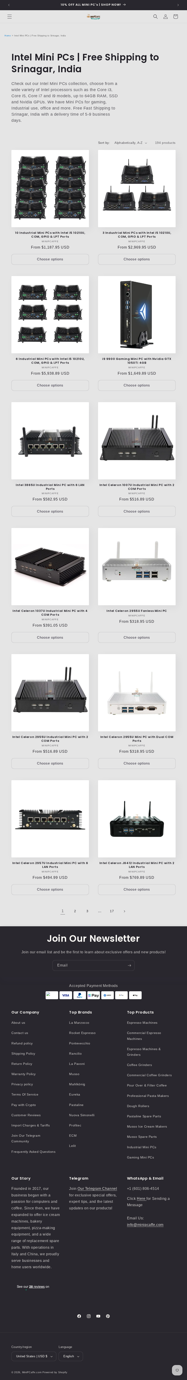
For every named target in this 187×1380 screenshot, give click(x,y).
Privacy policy (22, 1084)
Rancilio (75, 1053)
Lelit (72, 1146)
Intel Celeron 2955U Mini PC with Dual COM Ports (137, 739)
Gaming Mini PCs (140, 1157)
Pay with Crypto (23, 1105)
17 (112, 911)
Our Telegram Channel (97, 1189)
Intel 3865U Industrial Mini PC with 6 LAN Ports (50, 487)
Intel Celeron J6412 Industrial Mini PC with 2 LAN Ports (136, 865)
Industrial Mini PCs (141, 1147)
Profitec (75, 1125)
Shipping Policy (23, 1053)
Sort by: (104, 142)
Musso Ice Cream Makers (147, 1126)
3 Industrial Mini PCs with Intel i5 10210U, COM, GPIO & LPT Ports (137, 235)
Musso (74, 1074)
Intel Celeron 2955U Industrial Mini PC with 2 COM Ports (50, 739)
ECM (73, 1135)
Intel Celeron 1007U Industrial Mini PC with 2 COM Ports (136, 487)
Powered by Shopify (55, 1372)
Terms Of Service (25, 1094)
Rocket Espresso (82, 1033)
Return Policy (21, 1064)
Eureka (74, 1094)
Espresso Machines (142, 1022)
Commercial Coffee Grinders (149, 1075)
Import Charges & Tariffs (30, 1125)
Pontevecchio (79, 1043)
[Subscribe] (129, 965)
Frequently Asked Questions (33, 1151)
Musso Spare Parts (142, 1136)
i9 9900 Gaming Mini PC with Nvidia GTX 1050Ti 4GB (136, 361)
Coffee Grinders (139, 1065)
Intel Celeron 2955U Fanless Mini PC (136, 611)
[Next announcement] (178, 5)
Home (8, 36)
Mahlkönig (77, 1084)
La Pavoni (77, 1064)
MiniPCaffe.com (32, 1372)
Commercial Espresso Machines (144, 1035)
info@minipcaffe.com (145, 1225)
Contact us (19, 1033)
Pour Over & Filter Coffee (147, 1085)
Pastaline (76, 1105)
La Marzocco (79, 1022)
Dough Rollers (138, 1106)
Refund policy (22, 1043)
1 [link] (63, 911)
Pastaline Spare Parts (144, 1116)
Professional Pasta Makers (148, 1096)
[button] (10, 17)
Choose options (50, 259)
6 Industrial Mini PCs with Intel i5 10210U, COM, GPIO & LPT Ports (50, 361)
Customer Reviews (26, 1115)
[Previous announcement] (9, 5)
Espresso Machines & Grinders (144, 1051)
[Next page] (124, 911)
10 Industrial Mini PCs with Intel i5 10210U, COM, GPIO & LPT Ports (50, 235)
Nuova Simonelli (81, 1115)
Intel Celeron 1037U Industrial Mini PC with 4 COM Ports (50, 613)
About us (18, 1022)
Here (141, 1199)
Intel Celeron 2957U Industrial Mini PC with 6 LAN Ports (50, 865)
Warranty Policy (23, 1074)
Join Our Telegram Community (25, 1138)
